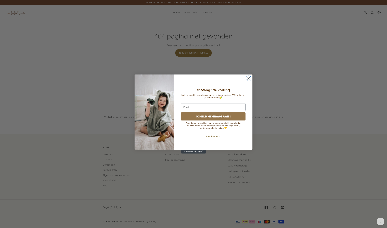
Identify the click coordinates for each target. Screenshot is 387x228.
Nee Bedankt (213, 136)
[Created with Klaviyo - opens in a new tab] (193, 152)
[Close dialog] (248, 78)
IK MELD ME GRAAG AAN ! (213, 116)
